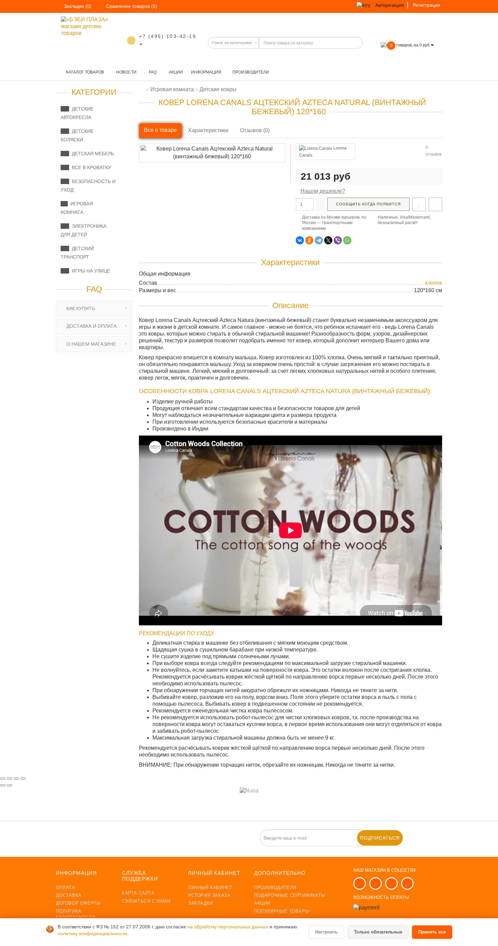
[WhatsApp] (347, 240)
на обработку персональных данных (228, 926)
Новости (126, 72)
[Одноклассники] (309, 240)
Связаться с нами (146, 901)
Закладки (200, 903)
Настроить (326, 931)
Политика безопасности (75, 914)
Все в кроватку (90, 167)
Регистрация (426, 5)
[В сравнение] (435, 204)
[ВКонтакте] (300, 240)
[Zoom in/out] (23, 779)
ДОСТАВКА (69, 895)
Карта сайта (138, 892)
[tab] (94, 308)
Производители (250, 72)
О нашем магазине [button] (90, 344)
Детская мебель (91, 153)
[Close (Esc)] (2, 779)
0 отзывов (433, 151)
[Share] (9, 779)
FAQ (152, 72)
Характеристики (208, 130)
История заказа (209, 895)
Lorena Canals (323, 152)
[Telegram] (319, 240)
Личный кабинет (210, 887)
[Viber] (338, 240)
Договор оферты (78, 903)
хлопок (433, 283)
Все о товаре (160, 130)
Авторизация (389, 5)
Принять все (432, 931)
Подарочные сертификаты (289, 895)
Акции (175, 72)
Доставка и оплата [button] (91, 326)
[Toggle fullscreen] (16, 779)
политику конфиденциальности (92, 933)
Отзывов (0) (255, 130)
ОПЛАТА (65, 887)
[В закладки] (419, 204)
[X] (328, 240)
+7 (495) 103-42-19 (167, 36)
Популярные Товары (281, 911)
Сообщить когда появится (368, 204)
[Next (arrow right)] (9, 785)
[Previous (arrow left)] (2, 785)
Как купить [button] (80, 308)
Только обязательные (378, 931)
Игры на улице (89, 271)
